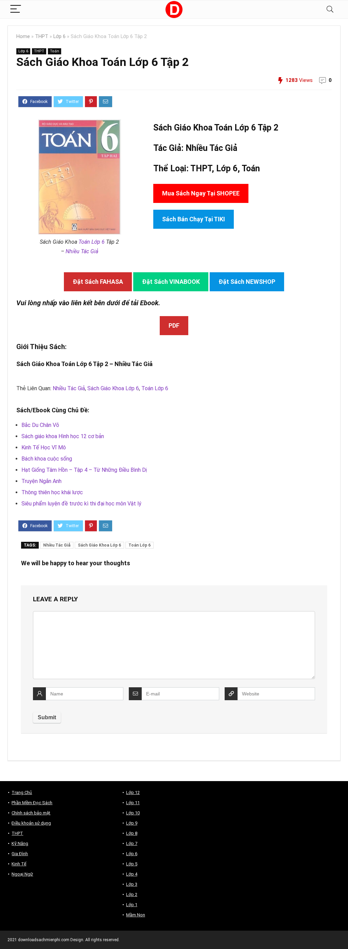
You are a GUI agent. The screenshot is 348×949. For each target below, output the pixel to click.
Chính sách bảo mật (31, 812)
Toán (54, 51)
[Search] (330, 9)
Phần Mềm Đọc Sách (32, 802)
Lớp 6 (59, 36)
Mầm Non (135, 914)
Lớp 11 (133, 802)
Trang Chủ (22, 792)
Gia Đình (20, 853)
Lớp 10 (133, 812)
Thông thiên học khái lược (52, 492)
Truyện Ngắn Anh (41, 481)
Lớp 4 (131, 874)
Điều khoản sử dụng (31, 823)
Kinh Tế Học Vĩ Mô (43, 447)
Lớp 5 (131, 863)
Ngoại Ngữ (22, 874)
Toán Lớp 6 (92, 242)
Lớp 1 (131, 904)
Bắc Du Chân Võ (40, 425)
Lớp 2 (131, 894)
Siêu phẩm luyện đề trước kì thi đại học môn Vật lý (81, 503)
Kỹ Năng (20, 843)
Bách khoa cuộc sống (46, 458)
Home (23, 36)
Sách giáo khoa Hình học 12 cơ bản (62, 436)
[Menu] (15, 9)
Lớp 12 (133, 792)
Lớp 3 (131, 884)
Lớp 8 (131, 833)
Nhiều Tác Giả (82, 251)
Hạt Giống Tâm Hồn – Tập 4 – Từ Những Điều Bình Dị (84, 470)
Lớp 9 (131, 823)
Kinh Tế (19, 863)
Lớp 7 (131, 843)
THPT (41, 36)
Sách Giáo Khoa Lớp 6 (113, 388)
